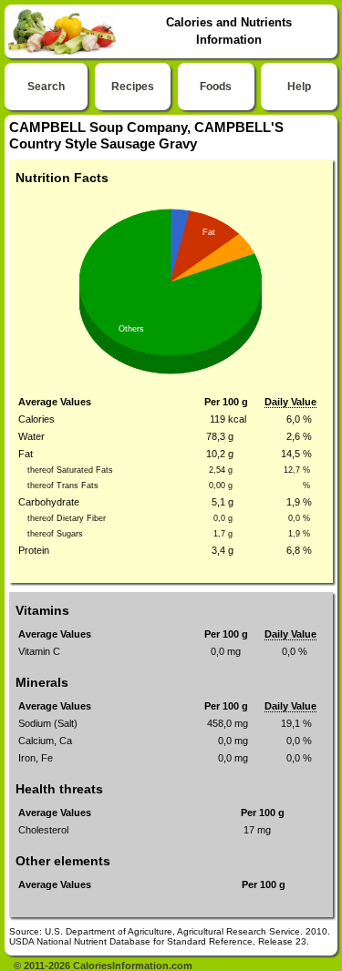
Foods (216, 86)
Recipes (132, 86)
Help (299, 86)
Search (46, 86)
